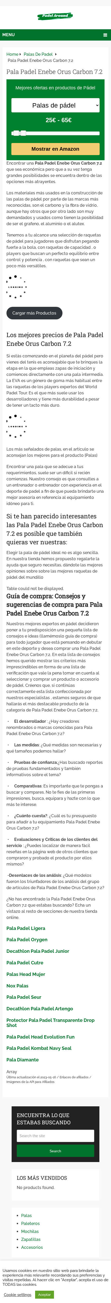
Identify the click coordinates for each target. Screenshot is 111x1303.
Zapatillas (31, 1239)
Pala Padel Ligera (25, 928)
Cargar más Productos (34, 313)
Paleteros (30, 1223)
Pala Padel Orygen (26, 939)
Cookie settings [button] (17, 1294)
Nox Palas (17, 985)
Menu (8, 34)
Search (55, 1151)
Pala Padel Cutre (24, 962)
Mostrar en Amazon (55, 149)
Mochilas (30, 1231)
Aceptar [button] (44, 1295)
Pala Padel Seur (23, 997)
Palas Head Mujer (25, 974)
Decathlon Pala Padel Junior (37, 951)
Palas (26, 1215)
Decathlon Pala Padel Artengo (39, 1008)
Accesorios (32, 1247)
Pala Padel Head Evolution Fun (40, 1037)
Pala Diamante (22, 1059)
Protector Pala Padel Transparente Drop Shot (50, 1022)
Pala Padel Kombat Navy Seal (39, 1048)
